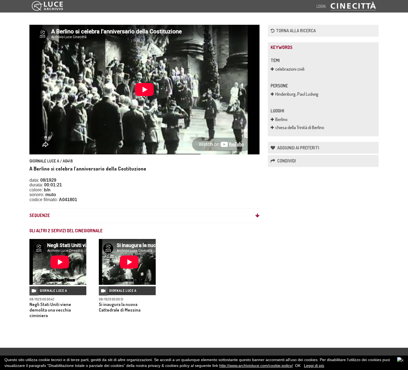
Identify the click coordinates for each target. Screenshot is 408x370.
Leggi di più (314, 365)
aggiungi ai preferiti (297, 148)
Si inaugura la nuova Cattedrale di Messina (119, 307)
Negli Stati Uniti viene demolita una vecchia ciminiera (50, 310)
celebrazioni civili (289, 69)
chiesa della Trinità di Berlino (299, 127)
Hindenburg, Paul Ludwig (296, 94)
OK (298, 365)
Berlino (281, 119)
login (321, 6)
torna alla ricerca (296, 30)
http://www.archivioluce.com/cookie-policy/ (256, 365)
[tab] (144, 216)
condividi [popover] (286, 161)
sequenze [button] (39, 215)
